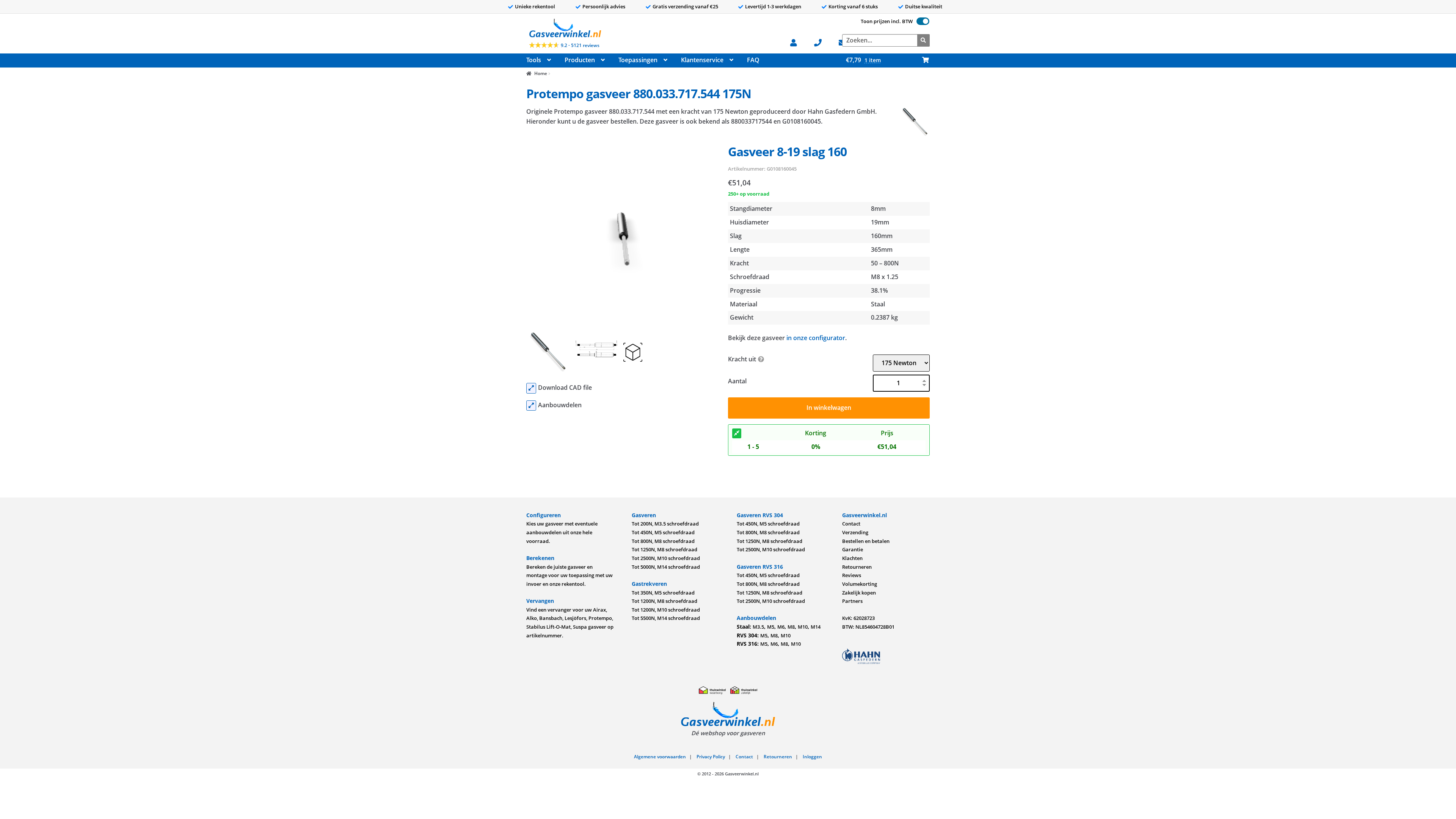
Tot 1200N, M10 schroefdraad (666, 609)
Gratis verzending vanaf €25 (685, 6)
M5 (770, 626)
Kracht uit (742, 359)
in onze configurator (815, 338)
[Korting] (736, 433)
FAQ (753, 60)
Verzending (855, 532)
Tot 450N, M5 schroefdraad (663, 532)
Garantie (852, 549)
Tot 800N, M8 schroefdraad (663, 541)
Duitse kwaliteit (923, 6)
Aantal (737, 381)
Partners (852, 601)
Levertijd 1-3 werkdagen (773, 6)
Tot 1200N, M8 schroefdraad (664, 601)
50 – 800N (885, 263)
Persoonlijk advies (603, 6)
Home (540, 73)
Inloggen (812, 756)
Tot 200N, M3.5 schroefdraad (665, 523)
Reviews (851, 575)
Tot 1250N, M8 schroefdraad (664, 549)
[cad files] (531, 388)
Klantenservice (702, 60)
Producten (580, 60)
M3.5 (758, 626)
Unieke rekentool (535, 6)
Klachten (852, 558)
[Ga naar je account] (797, 42)
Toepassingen (637, 60)
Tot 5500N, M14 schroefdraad (666, 618)
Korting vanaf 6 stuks (853, 6)
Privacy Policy (711, 756)
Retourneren (857, 566)
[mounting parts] (531, 405)
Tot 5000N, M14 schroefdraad (666, 566)
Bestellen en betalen (866, 541)
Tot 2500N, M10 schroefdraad (666, 558)
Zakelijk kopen (859, 592)
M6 (780, 626)
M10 (803, 626)
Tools (533, 60)
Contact (851, 523)
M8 (791, 626)
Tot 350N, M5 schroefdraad (663, 592)
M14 (816, 626)
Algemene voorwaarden (660, 756)
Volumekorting (859, 584)
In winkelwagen (828, 407)
